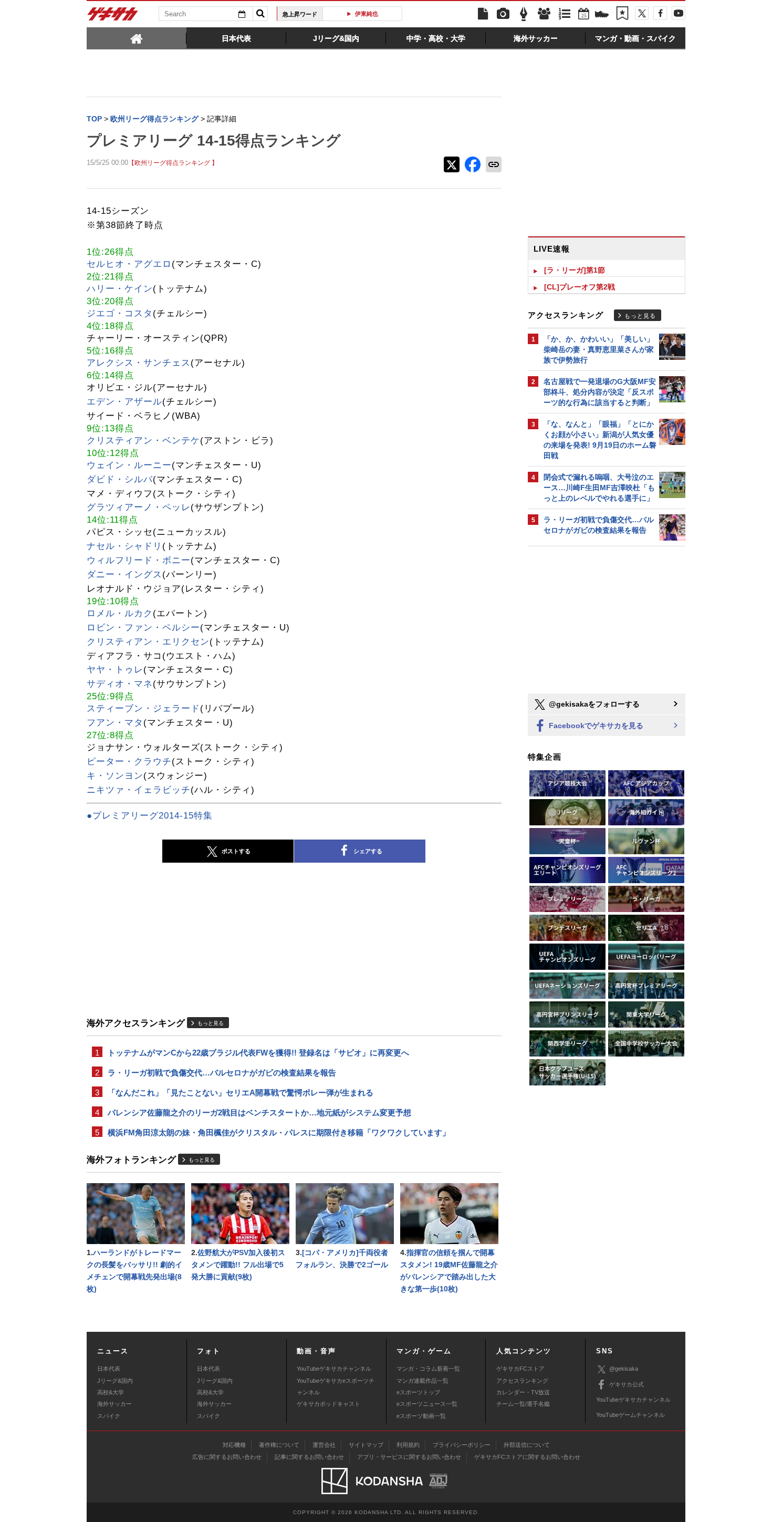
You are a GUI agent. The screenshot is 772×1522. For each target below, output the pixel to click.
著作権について (279, 1445)
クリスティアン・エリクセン (148, 642)
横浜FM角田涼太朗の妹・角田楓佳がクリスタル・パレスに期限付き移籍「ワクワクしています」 (279, 1132)
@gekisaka (623, 1368)
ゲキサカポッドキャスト (328, 1404)
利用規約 (408, 1445)
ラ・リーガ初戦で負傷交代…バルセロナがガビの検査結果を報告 (222, 1072)
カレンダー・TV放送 (523, 1392)
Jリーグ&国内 (115, 1381)
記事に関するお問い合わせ (309, 1457)
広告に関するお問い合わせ (227, 1457)
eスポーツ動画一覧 (421, 1416)
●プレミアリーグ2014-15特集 (150, 816)
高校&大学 (110, 1392)
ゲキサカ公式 (626, 1384)
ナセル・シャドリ (124, 546)
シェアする (367, 851)
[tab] (136, 37)
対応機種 (234, 1445)
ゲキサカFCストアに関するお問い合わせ (527, 1457)
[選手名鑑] (544, 14)
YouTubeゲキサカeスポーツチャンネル (335, 1386)
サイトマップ (366, 1445)
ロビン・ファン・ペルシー (143, 628)
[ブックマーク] (622, 14)
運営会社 (324, 1445)
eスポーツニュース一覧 (427, 1404)
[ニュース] (483, 14)
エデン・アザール (124, 402)
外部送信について (527, 1445)
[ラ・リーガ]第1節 (574, 270)
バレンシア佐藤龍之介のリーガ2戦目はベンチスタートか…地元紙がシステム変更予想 (259, 1112)
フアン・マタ (115, 723)
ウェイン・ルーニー (129, 465)
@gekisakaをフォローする (593, 704)
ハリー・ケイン (120, 289)
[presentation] (136, 37)
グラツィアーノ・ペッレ (139, 507)
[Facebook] (660, 13)
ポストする (236, 851)
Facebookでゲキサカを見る (595, 725)
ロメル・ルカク (120, 613)
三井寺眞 (366, 14)
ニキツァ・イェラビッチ (139, 790)
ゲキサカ (113, 17)
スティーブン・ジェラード (143, 708)
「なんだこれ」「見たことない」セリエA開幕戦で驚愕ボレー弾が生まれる (240, 1092)
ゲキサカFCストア (520, 1368)
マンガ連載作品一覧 (422, 1381)
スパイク (108, 1416)
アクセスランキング (522, 1381)
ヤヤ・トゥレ (115, 670)
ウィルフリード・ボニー (139, 560)
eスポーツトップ (418, 1392)
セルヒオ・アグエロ (129, 264)
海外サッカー (114, 1404)
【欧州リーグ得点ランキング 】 (173, 162)
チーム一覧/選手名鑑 (523, 1404)
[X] (642, 13)
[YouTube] (678, 13)
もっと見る (210, 1023)
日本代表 (108, 1368)
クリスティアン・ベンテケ (143, 441)
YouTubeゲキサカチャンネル (334, 1368)
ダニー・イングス (124, 574)
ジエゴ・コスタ (120, 313)
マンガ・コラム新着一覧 (428, 1368)
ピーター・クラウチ (129, 762)
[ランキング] (564, 14)
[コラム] (523, 14)
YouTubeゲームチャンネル (630, 1415)
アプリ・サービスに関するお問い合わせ (409, 1457)
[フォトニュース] (503, 14)
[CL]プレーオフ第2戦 (579, 287)
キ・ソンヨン (115, 776)
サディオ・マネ (120, 684)
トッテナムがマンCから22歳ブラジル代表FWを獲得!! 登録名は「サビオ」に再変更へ (258, 1052)
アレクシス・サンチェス (139, 363)
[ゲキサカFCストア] (602, 15)
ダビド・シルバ (120, 479)
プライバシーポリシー (462, 1445)
